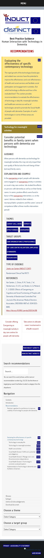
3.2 (39, 60)
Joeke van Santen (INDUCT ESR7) (18, 268)
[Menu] (22, 3)
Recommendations (22, 51)
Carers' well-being (14, 224)
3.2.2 (39, 126)
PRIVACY (6, 546)
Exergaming (24, 230)
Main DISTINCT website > (31, 353)
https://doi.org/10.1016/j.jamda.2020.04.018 (21, 310)
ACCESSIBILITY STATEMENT (20, 546)
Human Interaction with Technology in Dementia (22, 43)
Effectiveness (12, 230)
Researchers (12, 258)
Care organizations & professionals (21, 242)
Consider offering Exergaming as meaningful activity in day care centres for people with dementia (11, 328)
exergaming (13, 178)
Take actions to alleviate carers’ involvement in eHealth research (32, 325)
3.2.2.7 (39, 137)
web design (36, 553)
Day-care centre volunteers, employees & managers (22, 250)
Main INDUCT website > (31, 348)
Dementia (27, 224)
